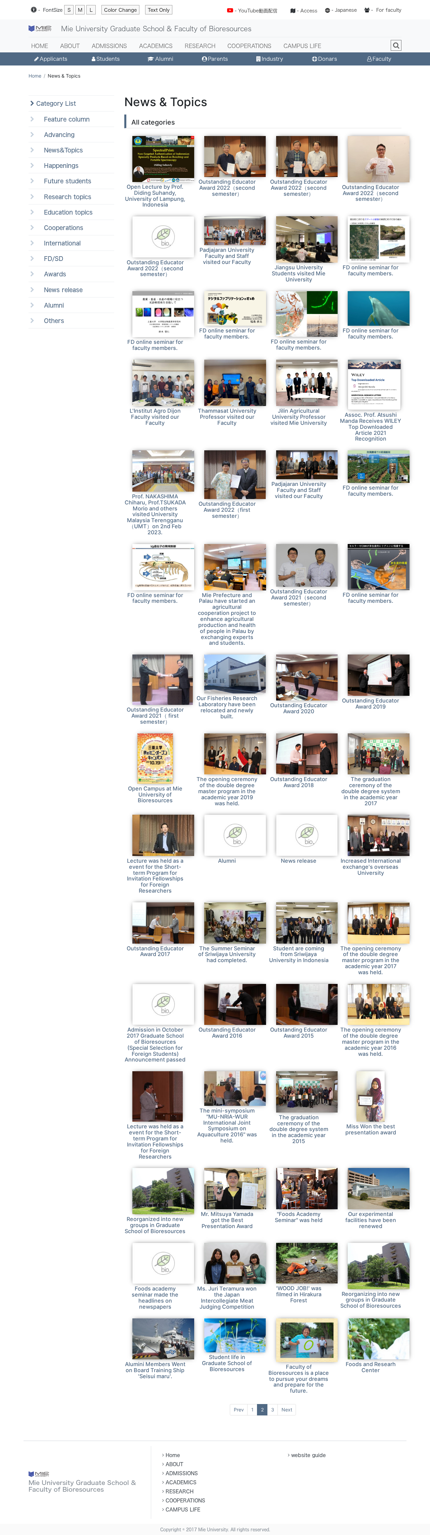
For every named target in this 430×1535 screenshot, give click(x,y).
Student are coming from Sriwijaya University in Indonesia (299, 954)
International (57, 243)
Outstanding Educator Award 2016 (227, 1032)
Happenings (56, 165)
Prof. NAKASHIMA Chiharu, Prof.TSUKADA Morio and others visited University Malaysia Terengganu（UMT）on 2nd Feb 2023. (155, 514)
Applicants (53, 58)
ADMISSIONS (109, 46)
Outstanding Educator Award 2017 (155, 951)
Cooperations (58, 227)
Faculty (382, 58)
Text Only (159, 10)
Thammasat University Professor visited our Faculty (227, 416)
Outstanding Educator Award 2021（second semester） (298, 597)
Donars (327, 58)
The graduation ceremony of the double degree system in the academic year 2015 (298, 1129)
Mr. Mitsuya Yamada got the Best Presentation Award (227, 1220)
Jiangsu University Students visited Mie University (299, 273)
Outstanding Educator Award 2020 (298, 708)
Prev (239, 1409)
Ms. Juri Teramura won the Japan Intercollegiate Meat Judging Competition (227, 1297)
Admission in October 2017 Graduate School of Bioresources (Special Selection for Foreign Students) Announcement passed (155, 1044)
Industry (272, 58)
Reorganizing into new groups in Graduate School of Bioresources (370, 1300)
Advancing (54, 134)
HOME (39, 46)
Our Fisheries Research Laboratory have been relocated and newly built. (227, 707)
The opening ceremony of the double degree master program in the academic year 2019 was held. (227, 791)
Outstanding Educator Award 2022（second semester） (227, 187)
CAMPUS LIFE (302, 46)
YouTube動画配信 (257, 10)
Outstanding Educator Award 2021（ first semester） (155, 715)
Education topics (63, 212)
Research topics (62, 196)
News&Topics (58, 150)
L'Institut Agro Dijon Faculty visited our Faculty (155, 416)
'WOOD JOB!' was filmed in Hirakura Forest (298, 1294)
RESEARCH (200, 46)
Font (52, 10)
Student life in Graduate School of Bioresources (227, 1363)
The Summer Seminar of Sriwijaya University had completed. (227, 954)
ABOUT (70, 46)
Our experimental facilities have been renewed (370, 1220)
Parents (218, 58)
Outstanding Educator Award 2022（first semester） (227, 509)
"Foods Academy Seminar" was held (298, 1217)
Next (287, 1409)
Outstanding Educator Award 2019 (370, 703)
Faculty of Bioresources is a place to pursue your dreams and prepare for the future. (298, 1378)
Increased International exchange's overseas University (371, 866)
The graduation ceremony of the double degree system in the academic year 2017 (370, 791)
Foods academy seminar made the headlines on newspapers (155, 1297)
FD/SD (48, 258)
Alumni (164, 58)
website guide (308, 1455)
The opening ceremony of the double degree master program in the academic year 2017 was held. (370, 960)
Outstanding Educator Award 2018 (298, 782)
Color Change (120, 10)
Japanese (346, 10)
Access (308, 10)
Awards (50, 274)
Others (49, 320)
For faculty (388, 10)
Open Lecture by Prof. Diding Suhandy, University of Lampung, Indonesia (155, 195)
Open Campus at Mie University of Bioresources (155, 794)
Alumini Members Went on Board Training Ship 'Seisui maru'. (155, 1370)
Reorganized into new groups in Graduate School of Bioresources (155, 1225)
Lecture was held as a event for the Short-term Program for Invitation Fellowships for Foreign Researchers (155, 875)
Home (35, 76)
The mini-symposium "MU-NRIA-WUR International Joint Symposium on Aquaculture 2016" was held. (227, 1125)
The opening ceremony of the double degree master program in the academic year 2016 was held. (370, 1041)
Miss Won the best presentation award (370, 1129)
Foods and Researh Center (371, 1367)
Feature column (62, 119)
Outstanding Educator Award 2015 (298, 1032)
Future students (62, 181)
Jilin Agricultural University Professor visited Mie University (298, 416)
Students (108, 58)
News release (58, 289)
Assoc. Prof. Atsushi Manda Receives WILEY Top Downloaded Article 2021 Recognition (370, 426)
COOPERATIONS (249, 46)
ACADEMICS (156, 46)
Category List (55, 103)
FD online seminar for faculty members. (370, 270)
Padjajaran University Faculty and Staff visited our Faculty (227, 255)
